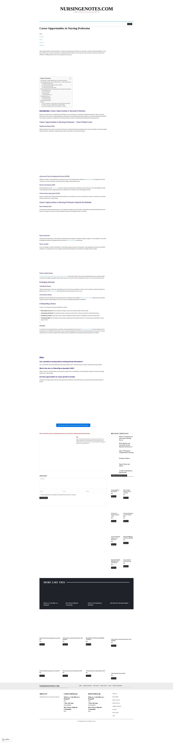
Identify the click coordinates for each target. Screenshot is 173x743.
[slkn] (58, 453)
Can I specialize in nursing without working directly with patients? (56, 103)
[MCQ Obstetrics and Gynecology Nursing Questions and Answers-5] (114, 445)
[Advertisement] (73, 66)
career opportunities (86, 329)
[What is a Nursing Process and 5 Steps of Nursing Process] (114, 438)
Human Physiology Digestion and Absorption (115, 538)
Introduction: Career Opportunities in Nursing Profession (54, 80)
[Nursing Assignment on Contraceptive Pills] (128, 507)
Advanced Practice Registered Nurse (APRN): (52, 84)
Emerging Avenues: (45, 96)
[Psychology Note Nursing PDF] (116, 483)
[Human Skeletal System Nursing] (128, 553)
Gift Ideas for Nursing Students (119, 603)
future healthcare (71, 240)
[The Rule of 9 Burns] (114, 458)
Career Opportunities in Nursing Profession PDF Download (73, 425)
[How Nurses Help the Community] (75, 592)
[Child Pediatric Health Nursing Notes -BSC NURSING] (73, 625)
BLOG (65, 700)
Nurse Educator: (46, 91)
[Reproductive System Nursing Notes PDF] (73, 658)
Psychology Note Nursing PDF (118, 673)
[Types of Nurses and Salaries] (114, 465)
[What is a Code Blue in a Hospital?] (53, 592)
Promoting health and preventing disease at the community (53, 276)
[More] (41, 46)
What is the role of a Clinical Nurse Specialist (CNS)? (54, 104)
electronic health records (86, 297)
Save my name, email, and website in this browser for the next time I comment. (58, 494)
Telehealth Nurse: (47, 97)
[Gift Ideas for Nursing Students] (119, 592)
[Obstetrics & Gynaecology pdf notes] (116, 507)
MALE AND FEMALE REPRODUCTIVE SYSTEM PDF (115, 561)
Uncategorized (67, 705)
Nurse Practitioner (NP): (48, 86)
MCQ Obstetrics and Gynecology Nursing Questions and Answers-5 (125, 445)
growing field (53, 291)
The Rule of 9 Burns (124, 458)
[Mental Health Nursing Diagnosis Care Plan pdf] (50, 625)
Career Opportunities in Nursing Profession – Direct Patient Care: (56, 82)
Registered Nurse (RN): (48, 83)
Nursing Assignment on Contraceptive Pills (128, 515)
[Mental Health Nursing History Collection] (128, 483)
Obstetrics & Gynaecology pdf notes (115, 515)
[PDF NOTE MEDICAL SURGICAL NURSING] (128, 530)
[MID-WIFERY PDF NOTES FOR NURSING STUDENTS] (96, 625)
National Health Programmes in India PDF (49, 670)
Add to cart (114, 496)
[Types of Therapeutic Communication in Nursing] (114, 451)
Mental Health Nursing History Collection (127, 491)
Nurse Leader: (46, 93)
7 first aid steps (69, 703)
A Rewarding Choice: (46, 100)
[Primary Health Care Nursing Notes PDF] (96, 658)
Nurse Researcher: (47, 90)
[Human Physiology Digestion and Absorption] (116, 530)
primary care (55, 188)
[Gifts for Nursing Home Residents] (97, 592)
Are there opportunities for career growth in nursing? (54, 106)
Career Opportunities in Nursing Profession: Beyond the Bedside (56, 89)
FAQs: (42, 102)
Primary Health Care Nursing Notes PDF (95, 670)
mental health (89, 179)
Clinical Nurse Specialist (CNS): (49, 87)
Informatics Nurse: (47, 98)
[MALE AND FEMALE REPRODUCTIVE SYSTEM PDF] (116, 553)
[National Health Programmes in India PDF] (50, 658)
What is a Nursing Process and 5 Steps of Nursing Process (126, 438)
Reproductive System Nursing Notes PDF (72, 670)
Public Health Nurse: (47, 94)
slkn (77, 437)
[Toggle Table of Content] (69, 78)
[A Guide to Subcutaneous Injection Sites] (114, 471)
